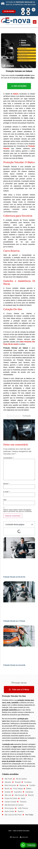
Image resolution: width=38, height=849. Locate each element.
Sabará (15, 94)
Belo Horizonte (25, 342)
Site (4, 499)
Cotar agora (9, 11)
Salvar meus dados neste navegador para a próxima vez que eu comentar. (17, 510)
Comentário (8, 458)
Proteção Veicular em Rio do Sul (14, 577)
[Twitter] (23, 13)
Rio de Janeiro (13, 344)
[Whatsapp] (23, 9)
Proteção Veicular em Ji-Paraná (14, 621)
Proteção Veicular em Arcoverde (14, 665)
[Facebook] (28, 9)
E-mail (6, 491)
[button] (34, 22)
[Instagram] (33, 9)
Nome (6, 483)
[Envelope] (28, 13)
